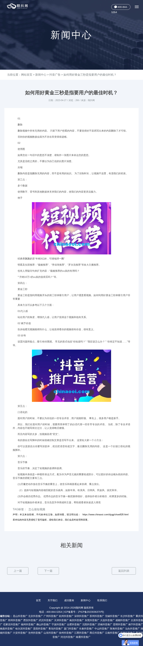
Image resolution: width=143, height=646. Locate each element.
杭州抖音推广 (66, 616)
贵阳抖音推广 (40, 628)
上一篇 (18, 570)
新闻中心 (40, 74)
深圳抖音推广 (81, 616)
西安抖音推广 (30, 620)
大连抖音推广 (107, 620)
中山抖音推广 (102, 628)
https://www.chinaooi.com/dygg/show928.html (105, 514)
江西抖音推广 (81, 632)
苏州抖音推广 (97, 616)
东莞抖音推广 (92, 620)
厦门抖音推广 (71, 628)
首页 (38, 600)
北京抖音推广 (35, 616)
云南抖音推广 (112, 632)
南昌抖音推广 (7, 628)
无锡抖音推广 (112, 616)
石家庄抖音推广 (11, 624)
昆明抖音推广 (120, 624)
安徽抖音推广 (127, 632)
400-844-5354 (119, 8)
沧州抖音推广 (35, 632)
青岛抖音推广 (55, 628)
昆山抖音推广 (20, 616)
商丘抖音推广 (97, 632)
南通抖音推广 (83, 637)
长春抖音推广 (86, 628)
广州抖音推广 (51, 616)
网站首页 (26, 74)
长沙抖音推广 (127, 616)
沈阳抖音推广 (89, 624)
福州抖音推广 (28, 624)
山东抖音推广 (51, 632)
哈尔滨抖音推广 (23, 628)
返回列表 (123, 570)
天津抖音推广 (61, 620)
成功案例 (69, 600)
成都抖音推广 (122, 620)
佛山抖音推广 (43, 624)
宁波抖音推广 (59, 624)
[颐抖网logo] (17, 6)
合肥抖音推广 (74, 624)
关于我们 (52, 600)
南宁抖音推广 (135, 624)
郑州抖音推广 (15, 620)
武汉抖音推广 (46, 620)
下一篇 (48, 570)
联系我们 (102, 600)
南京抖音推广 (76, 620)
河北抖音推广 (68, 637)
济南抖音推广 (105, 624)
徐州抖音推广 (66, 632)
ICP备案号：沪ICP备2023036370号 (83, 611)
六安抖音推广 (20, 632)
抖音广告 (55, 74)
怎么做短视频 (36, 509)
